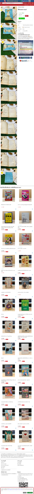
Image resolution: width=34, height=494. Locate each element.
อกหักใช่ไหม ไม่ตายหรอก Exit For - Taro (24, 401)
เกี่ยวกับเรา (2, 462)
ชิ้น (24, 15)
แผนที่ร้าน (19, 476)
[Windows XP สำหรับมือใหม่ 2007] (8, 196)
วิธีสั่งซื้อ (25, 3)
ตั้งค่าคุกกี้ (2, 467)
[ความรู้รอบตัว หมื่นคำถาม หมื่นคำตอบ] (8, 393)
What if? (2, 358)
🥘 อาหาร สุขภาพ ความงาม (26, 27)
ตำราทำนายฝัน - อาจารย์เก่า (22, 248)
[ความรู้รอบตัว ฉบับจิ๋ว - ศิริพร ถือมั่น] (8, 437)
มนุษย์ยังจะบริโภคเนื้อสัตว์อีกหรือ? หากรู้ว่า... (24, 270)
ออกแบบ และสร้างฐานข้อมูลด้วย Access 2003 (25, 204)
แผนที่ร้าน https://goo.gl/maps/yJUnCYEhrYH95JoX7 (16, 457)
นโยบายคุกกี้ (3, 466)
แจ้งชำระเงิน (29, 3)
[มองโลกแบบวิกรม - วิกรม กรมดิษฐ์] (25, 284)
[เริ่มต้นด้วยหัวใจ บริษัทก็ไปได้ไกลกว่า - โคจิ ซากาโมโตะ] (25, 350)
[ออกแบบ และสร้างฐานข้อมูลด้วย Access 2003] (25, 196)
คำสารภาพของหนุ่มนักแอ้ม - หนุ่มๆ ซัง (24, 379)
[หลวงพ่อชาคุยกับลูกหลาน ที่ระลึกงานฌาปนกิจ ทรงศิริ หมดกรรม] (25, 306)
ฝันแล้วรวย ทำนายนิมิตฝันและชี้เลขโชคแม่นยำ (8, 248)
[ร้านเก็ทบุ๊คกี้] (0, 3)
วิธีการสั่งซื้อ (19, 463)
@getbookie (22, 481)
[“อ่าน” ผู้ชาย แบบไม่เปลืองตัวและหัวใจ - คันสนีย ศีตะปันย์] (25, 437)
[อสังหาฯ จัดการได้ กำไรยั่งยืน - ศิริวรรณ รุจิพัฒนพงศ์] (25, 218)
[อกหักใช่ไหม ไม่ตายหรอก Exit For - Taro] (25, 393)
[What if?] (8, 350)
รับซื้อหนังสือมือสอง (20, 465)
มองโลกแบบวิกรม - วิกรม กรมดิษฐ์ (23, 292)
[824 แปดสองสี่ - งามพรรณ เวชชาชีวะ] (25, 415)
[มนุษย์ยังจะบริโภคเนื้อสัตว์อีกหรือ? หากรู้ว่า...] (25, 262)
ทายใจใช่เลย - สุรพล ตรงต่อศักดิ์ (6, 423)
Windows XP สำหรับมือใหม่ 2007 (6, 204)
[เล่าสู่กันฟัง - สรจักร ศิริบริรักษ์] (8, 284)
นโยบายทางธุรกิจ (3, 463)
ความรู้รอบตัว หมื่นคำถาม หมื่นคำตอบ (7, 401)
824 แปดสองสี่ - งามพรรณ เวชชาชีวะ (23, 423)
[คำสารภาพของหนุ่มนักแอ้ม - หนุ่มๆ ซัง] (25, 372)
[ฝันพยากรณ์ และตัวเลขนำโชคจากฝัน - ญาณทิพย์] (8, 262)
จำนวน (20, 15)
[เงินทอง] (8, 306)
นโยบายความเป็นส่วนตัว (4, 465)
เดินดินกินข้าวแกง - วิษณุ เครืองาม (6, 336)
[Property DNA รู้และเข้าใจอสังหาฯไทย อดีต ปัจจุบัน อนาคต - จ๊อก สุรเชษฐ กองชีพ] (8, 218)
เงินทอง (2, 314)
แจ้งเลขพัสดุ (19, 462)
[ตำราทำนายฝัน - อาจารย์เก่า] (25, 240)
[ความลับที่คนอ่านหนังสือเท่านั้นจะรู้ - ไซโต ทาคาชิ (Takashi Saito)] (8, 372)
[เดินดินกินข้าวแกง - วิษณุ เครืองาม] (8, 328)
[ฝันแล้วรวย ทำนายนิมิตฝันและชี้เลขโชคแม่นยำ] (8, 240)
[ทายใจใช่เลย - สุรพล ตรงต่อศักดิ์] (8, 415)
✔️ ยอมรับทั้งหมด (30, 492)
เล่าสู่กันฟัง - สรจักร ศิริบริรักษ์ (5, 292)
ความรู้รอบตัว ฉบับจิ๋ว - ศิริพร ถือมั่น (6, 445)
